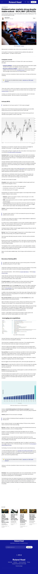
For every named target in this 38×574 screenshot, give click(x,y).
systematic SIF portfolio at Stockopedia (25, 450)
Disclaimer (15, 562)
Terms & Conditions (22, 562)
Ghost (21, 565)
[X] (17, 555)
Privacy (28, 562)
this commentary (8, 288)
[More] (2, 2)
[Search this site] (25, 2)
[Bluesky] (20, 555)
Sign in (28, 1)
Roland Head (7, 17)
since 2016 (22, 168)
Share (34, 18)
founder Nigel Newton (24, 271)
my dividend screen (20, 70)
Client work (10, 562)
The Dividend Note (5, 7)
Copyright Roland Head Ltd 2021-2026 (19, 563)
